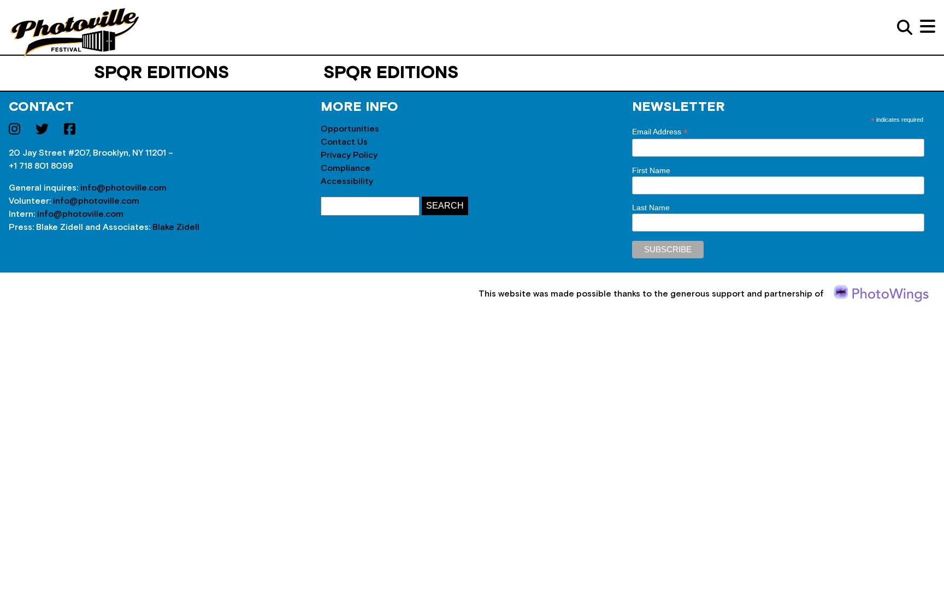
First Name (651, 170)
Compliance (345, 168)
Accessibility (347, 181)
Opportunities (350, 129)
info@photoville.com (123, 187)
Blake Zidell (175, 227)
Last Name (651, 207)
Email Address (660, 132)
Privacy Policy (349, 155)
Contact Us (344, 142)
